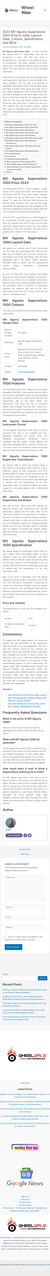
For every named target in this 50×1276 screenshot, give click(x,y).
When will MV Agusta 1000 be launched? (22, 164)
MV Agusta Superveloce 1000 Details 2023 (22, 133)
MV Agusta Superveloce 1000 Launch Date (22, 127)
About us (25, 1196)
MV (21, 47)
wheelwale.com (43, 1265)
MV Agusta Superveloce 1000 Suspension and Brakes (23, 147)
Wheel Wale (27, 10)
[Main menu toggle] (45, 10)
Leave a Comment (10, 47)
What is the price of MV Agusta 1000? (21, 162)
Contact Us (25, 1199)
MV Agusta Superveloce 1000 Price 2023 (21, 125)
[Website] (25, 835)
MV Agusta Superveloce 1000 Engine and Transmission (21, 142)
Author (9, 172)
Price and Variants (13, 154)
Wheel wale (5, 1237)
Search (6, 974)
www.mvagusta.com (26, 372)
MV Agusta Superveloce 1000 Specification (22, 151)
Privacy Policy (25, 1202)
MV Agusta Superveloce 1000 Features (20, 135)
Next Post (25, 854)
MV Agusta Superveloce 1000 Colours (20, 130)
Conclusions (10, 156)
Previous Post (25, 849)
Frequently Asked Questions (17, 159)
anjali (8, 829)
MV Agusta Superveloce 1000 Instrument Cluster (24, 138)
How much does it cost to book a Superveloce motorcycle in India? (24, 168)
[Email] (30, 835)
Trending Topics (25, 1205)
